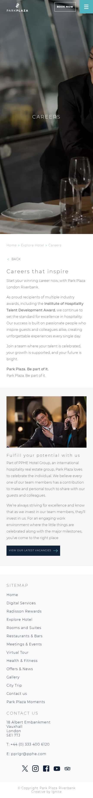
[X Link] (25, 770)
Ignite (56, 792)
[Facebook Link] (46, 770)
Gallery (12, 677)
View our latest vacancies (30, 550)
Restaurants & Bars (24, 636)
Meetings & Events (24, 644)
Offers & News (19, 669)
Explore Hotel (32, 245)
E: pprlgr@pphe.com (26, 754)
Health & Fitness (22, 661)
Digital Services (21, 603)
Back (15, 259)
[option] (46, 422)
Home (11, 245)
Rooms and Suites (23, 628)
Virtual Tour (17, 652)
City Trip (14, 685)
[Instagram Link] (35, 771)
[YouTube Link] (57, 770)
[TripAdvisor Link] (67, 769)
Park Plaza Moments (25, 702)
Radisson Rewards (24, 611)
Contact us (16, 694)
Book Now (65, 6)
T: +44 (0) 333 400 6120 (28, 744)
